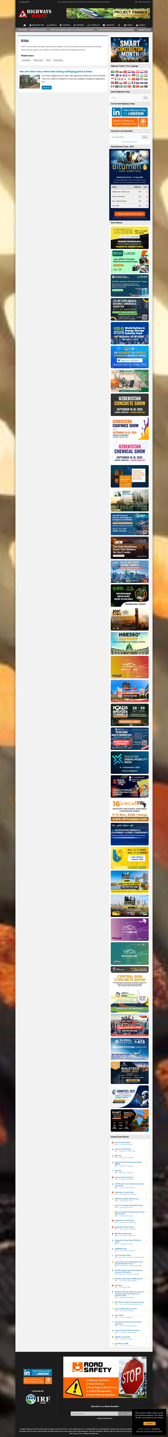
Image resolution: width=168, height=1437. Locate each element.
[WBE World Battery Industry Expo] (130, 333)
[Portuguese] (125, 82)
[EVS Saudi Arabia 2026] (130, 953)
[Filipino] (117, 75)
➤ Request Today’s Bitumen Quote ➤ (129, 214)
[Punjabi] (129, 82)
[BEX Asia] (130, 261)
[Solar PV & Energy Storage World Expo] (130, 357)
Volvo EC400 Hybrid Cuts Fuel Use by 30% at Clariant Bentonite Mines (132, 30)
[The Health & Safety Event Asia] (130, 786)
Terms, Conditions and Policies (87, 1433)
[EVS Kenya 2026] (130, 929)
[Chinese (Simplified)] (125, 71)
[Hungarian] (146, 75)
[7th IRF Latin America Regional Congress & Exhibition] (130, 309)
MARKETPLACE (145, 30)
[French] (125, 75)
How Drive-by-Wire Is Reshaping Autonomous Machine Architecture (86, 30)
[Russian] (138, 82)
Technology (95, 25)
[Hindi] (142, 75)
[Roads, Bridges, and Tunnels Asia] (130, 715)
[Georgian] (129, 75)
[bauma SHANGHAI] (130, 858)
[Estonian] (113, 75)
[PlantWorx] (130, 1120)
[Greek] (138, 75)
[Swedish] (121, 86)
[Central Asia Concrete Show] (130, 977)
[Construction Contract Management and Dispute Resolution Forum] (130, 500)
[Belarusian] (117, 71)
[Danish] (138, 71)
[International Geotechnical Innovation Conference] (130, 619)
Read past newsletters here (129, 141)
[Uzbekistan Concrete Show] (130, 405)
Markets (53, 25)
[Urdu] (134, 86)
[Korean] (129, 79)
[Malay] (142, 79)
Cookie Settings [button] (144, 1429)
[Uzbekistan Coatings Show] (130, 428)
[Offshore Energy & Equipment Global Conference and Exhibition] (130, 834)
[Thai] (125, 86)
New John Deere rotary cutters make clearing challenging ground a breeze (56, 71)
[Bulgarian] (121, 71)
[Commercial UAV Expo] (130, 238)
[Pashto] (117, 82)
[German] (134, 75)
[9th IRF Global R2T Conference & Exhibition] (130, 739)
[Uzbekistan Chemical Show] (130, 452)
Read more (46, 88)
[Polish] (121, 82)
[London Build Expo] (130, 882)
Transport (110, 25)
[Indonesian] (113, 79)
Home (24, 25)
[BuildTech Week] (130, 1073)
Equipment (80, 25)
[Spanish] (113, 86)
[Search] (146, 98)
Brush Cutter (58, 60)
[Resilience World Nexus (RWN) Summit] (130, 548)
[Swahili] (117, 86)
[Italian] (121, 79)
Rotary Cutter (38, 60)
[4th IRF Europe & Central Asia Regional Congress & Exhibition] (130, 524)
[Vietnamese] (138, 86)
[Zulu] (146, 86)
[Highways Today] (35, 13)
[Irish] (117, 79)
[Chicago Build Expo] (130, 691)
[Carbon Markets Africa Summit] (130, 595)
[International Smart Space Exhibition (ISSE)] (130, 476)
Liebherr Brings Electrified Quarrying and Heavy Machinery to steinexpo (39, 30)
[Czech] (134, 71)
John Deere (26, 60)
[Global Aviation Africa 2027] (130, 1049)
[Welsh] (142, 86)
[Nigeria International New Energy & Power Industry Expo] (130, 381)
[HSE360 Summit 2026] (130, 643)
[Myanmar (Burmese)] (146, 79)
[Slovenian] (146, 82)
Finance (130, 25)
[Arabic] (113, 71)
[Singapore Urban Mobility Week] (130, 762)
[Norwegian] (113, 82)
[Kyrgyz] (134, 79)
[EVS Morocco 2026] (130, 667)
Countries (66, 25)
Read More (155, 1429)
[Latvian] (138, 79)
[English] (146, 71)
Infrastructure (38, 25)
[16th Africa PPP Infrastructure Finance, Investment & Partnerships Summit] (130, 810)
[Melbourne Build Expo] (130, 905)
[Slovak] (142, 82)
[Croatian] (129, 71)
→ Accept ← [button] (149, 1423)
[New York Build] (130, 1025)
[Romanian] (134, 82)
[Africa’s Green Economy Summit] (130, 1001)
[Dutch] (142, 71)
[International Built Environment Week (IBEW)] (130, 285)
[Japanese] (125, 79)
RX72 (48, 60)
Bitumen (142, 25)
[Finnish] (121, 75)
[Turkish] (129, 86)
